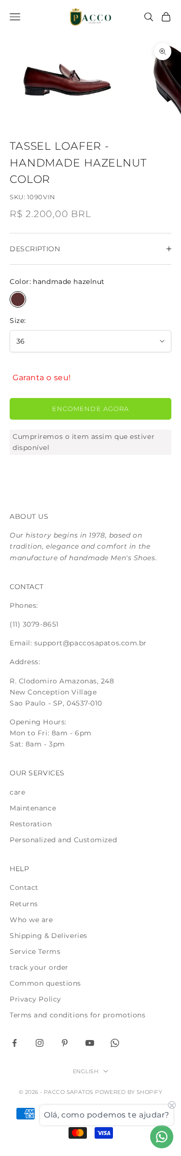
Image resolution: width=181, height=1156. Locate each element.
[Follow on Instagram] (39, 1043)
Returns (24, 903)
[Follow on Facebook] (14, 1043)
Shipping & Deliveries (48, 935)
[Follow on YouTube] (90, 1043)
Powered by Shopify (128, 1092)
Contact (24, 887)
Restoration (31, 824)
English (85, 1071)
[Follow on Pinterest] (65, 1043)
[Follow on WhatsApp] (115, 1043)
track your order (39, 967)
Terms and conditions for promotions (78, 1015)
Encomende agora (90, 408)
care (17, 792)
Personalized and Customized (63, 839)
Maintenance (33, 808)
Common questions (45, 983)
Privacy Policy (35, 999)
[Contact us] (161, 1136)
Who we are (31, 919)
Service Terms (35, 951)
